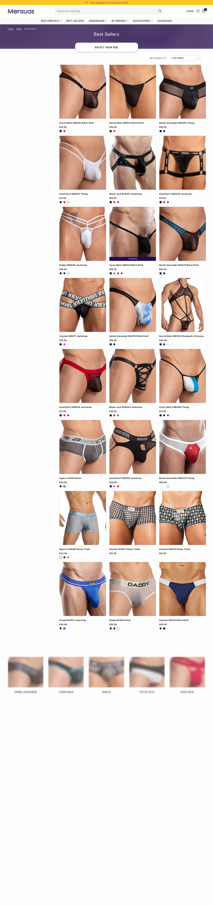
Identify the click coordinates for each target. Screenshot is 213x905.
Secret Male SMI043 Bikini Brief (76, 123)
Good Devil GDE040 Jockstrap (175, 194)
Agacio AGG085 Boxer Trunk (74, 549)
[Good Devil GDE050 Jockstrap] (132, 447)
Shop (19, 29)
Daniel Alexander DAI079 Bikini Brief (179, 265)
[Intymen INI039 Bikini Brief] (182, 589)
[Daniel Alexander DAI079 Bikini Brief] (182, 234)
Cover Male (66, 692)
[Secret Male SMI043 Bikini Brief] (82, 92)
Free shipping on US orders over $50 (109, 2)
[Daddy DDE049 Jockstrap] (82, 234)
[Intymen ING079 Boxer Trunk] (182, 518)
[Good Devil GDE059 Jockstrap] (82, 376)
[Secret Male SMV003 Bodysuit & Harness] (182, 305)
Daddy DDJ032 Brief (120, 620)
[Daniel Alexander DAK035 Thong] (182, 447)
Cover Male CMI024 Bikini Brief (126, 265)
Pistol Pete (147, 692)
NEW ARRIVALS (50, 20)
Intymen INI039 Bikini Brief (174, 620)
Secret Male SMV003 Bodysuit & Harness (181, 336)
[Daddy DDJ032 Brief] (132, 589)
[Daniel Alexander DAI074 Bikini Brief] (132, 305)
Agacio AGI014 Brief (70, 478)
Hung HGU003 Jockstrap (72, 620)
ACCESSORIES (141, 20)
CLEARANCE (164, 20)
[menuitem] (51, 20)
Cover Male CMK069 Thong (174, 407)
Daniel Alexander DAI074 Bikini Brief (129, 336)
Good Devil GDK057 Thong (73, 194)
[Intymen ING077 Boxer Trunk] (132, 518)
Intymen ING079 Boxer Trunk (174, 549)
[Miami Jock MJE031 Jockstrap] (132, 163)
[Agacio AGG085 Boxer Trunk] (82, 518)
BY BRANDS (119, 20)
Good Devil (187, 692)
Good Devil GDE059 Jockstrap (75, 407)
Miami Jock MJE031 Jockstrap (125, 194)
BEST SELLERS (75, 20)
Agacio (106, 692)
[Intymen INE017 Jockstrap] (82, 305)
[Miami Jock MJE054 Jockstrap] (132, 376)
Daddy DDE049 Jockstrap (73, 265)
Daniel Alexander (26, 692)
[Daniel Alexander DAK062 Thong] (182, 92)
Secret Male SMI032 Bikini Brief (126, 123)
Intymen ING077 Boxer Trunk (124, 549)
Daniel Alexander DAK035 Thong (176, 478)
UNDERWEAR (97, 20)
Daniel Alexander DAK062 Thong (176, 123)
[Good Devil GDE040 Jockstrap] (182, 163)
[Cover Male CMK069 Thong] (182, 376)
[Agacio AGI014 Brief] (82, 447)
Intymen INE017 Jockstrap (73, 336)
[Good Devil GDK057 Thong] (82, 163)
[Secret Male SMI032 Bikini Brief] (132, 92)
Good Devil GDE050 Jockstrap (125, 478)
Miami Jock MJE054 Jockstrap (125, 407)
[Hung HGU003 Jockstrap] (82, 589)
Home (10, 29)
